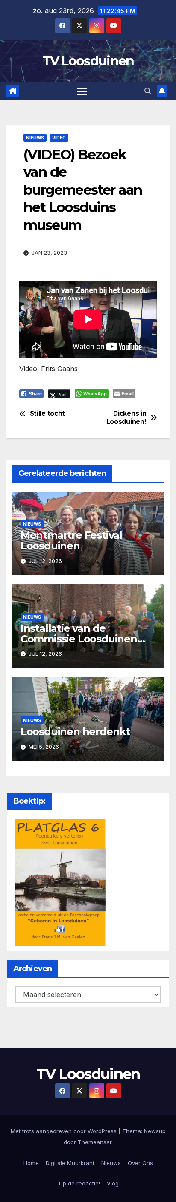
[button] (147, 91)
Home (31, 1162)
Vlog (113, 1183)
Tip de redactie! (79, 1183)
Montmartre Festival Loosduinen (71, 540)
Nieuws (35, 137)
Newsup (155, 1131)
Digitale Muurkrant (70, 1162)
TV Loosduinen (88, 61)
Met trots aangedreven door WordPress (64, 1131)
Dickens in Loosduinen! (126, 417)
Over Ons (140, 1162)
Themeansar (94, 1142)
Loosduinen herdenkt (75, 731)
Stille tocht (47, 414)
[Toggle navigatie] (82, 91)
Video (59, 137)
